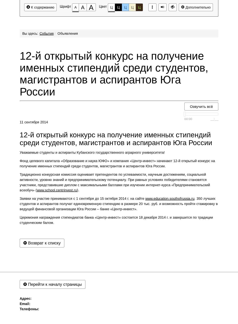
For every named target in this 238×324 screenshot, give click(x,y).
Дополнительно (198, 7)
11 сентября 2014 (34, 122)
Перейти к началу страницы (54, 284)
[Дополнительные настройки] (173, 7)
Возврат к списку (44, 243)
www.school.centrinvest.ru (57, 190)
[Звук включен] (163, 7)
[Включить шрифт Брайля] (152, 7)
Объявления (67, 33)
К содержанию (42, 7)
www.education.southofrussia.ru (169, 198)
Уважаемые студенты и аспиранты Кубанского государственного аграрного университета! (92, 152)
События (47, 33)
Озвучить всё (201, 107)
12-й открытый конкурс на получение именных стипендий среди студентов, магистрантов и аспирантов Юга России (114, 74)
